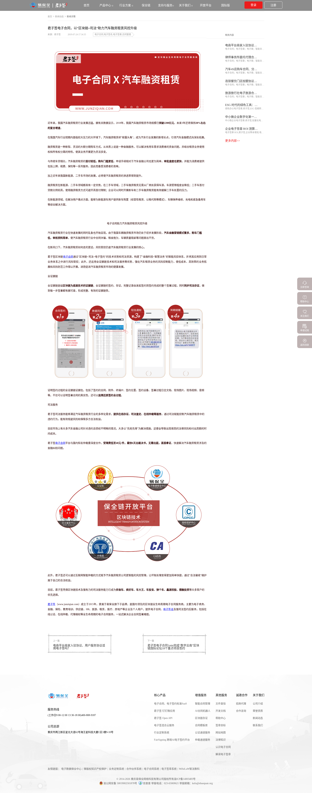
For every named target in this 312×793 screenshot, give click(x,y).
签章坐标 (221, 725)
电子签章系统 (169, 769)
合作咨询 (241, 711)
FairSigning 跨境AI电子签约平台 (172, 739)
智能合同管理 (202, 703)
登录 (253, 5)
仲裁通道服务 (202, 739)
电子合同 (68, 256)
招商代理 (241, 703)
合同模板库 (201, 725)
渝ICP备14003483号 (185, 779)
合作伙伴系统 (134, 769)
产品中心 (105, 5)
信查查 (146, 783)
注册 (273, 5)
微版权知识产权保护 (95, 769)
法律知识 (221, 739)
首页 (50, 16)
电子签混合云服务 (164, 725)
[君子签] (49, 7)
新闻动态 (59, 16)
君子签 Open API (163, 718)
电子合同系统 (151, 769)
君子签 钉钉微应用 (164, 711)
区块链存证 (201, 718)
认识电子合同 (223, 747)
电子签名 (168, 609)
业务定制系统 (116, 769)
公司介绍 (258, 703)
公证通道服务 (202, 732)
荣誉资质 (258, 711)
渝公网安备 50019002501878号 (120, 783)
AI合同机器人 (202, 711)
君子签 (51, 604)
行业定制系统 (161, 732)
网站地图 (221, 732)
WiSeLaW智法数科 (189, 769)
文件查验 (221, 703)
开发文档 (221, 711)
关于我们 (185, 5)
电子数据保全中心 (71, 769)
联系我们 (258, 725)
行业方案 (125, 5)
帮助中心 (221, 718)
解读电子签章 (223, 754)
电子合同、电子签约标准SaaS (170, 703)
